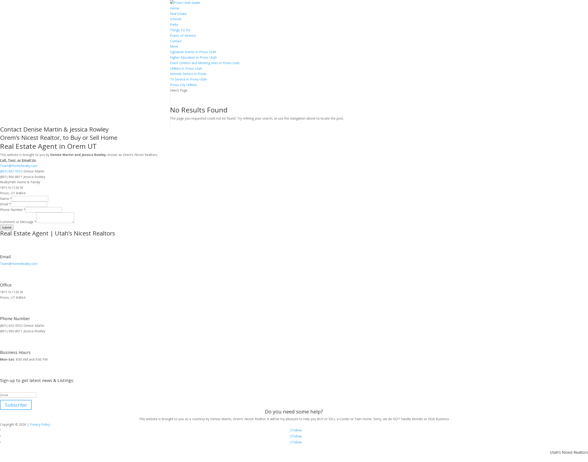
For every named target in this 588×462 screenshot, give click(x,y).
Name (6, 198)
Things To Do (180, 30)
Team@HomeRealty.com (18, 166)
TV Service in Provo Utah (188, 79)
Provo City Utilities (183, 85)
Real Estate (178, 13)
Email (5, 204)
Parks (174, 24)
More (174, 46)
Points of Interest (183, 35)
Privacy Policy (40, 424)
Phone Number (12, 209)
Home (174, 8)
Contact (176, 41)
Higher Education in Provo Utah (193, 57)
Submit (6, 227)
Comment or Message (18, 222)
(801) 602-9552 (11, 171)
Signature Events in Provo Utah (193, 52)
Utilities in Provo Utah (186, 68)
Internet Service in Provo (188, 74)
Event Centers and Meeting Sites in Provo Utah (205, 63)
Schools (176, 19)
